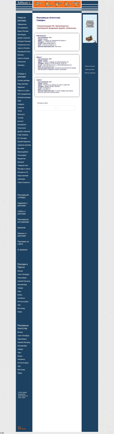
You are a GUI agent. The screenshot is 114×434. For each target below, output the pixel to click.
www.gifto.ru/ (46, 89)
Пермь (20, 312)
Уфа (19, 305)
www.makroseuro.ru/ (48, 66)
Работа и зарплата (90, 73)
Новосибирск (22, 278)
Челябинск (21, 298)
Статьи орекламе (22, 75)
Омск (19, 291)
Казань (20, 295)
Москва (20, 271)
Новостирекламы (22, 19)
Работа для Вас (89, 69)
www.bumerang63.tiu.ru (49, 45)
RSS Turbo (22, 429)
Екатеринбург (22, 285)
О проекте (22, 249)
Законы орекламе (22, 234)
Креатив (21, 227)
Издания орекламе (23, 204)
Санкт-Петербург (23, 274)
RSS (19, 427)
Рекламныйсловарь (23, 196)
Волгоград (21, 308)
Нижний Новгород (24, 281)
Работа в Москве (90, 66)
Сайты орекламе (22, 212)
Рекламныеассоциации (23, 220)
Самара (20, 288)
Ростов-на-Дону (23, 302)
